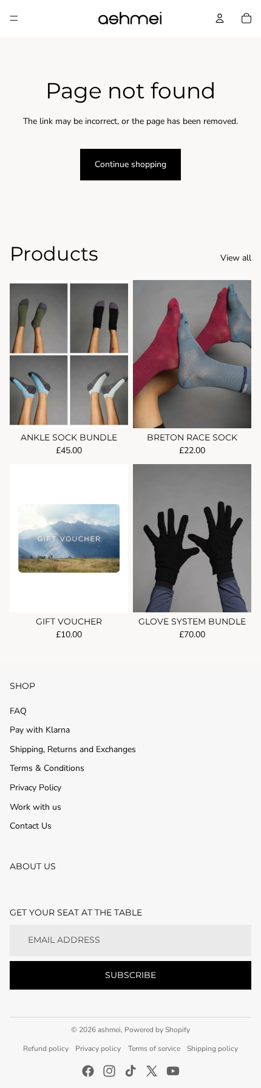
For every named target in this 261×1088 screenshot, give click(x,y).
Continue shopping (130, 164)
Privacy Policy (35, 787)
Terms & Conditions (47, 768)
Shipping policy (212, 1048)
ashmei (109, 1030)
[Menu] (14, 18)
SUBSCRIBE (130, 975)
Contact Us (31, 826)
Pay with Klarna (40, 730)
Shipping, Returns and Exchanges (73, 749)
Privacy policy (98, 1048)
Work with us (35, 807)
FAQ (18, 711)
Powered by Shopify (157, 1030)
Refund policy (46, 1048)
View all (235, 258)
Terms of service (154, 1048)
